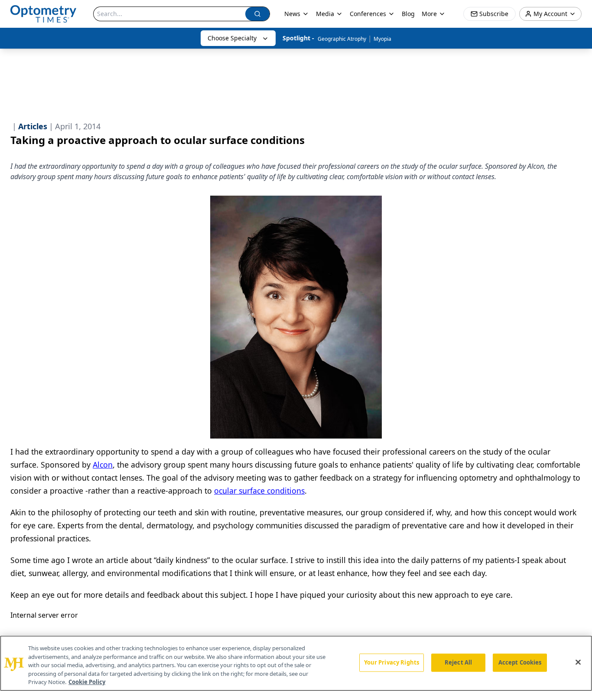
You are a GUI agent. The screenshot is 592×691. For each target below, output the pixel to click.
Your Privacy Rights (391, 662)
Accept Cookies (520, 662)
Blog (408, 14)
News (292, 14)
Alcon (103, 464)
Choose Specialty (232, 38)
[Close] (578, 662)
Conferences (368, 14)
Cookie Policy (86, 682)
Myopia (382, 39)
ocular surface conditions (259, 490)
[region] (296, 663)
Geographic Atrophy (342, 39)
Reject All (458, 662)
